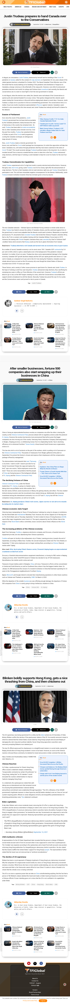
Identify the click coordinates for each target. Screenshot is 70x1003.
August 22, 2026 (17, 334)
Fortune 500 (35, 587)
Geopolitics (55, 24)
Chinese (60, 495)
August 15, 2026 (38, 656)
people (47, 850)
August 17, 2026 (60, 950)
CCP (28, 884)
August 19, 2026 (38, 347)
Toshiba (18, 532)
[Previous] (51, 137)
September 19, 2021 (38, 24)
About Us (35, 978)
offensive (39, 105)
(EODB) (64, 517)
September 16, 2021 (41, 832)
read (27, 461)
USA (56, 884)
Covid (59, 77)
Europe (61, 7)
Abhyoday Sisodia (27, 380)
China (20, 239)
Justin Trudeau (23, 77)
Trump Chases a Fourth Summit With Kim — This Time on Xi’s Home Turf (17, 341)
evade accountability (28, 127)
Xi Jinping (5, 437)
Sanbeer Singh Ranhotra (22, 24)
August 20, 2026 (17, 347)
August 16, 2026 (17, 653)
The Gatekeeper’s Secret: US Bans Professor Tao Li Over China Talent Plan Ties (17, 648)
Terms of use (35, 994)
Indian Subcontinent (39, 7)
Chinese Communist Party (20, 435)
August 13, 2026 (60, 651)
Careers (35, 990)
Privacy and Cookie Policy (30, 1000)
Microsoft (10, 575)
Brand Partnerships (35, 992)
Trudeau (8, 127)
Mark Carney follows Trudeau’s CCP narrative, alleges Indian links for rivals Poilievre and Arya (52, 130)
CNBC (33, 577)
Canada (26, 7)
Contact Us (35, 981)
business (27, 581)
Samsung (33, 461)
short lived (14, 168)
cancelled (46, 239)
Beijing (27, 242)
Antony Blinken (20, 884)
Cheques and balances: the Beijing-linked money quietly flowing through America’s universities (53, 769)
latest (43, 735)
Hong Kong (40, 884)
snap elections (36, 80)
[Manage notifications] (64, 984)
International (21, 514)
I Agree (43, 1000)
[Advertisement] (35, 358)
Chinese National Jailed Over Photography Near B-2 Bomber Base (39, 327)
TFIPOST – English (35, 983)
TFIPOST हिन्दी (35, 985)
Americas (18, 7)
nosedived (44, 89)
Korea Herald (30, 444)
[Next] (55, 137)
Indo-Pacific (8, 7)
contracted (58, 249)
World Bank (15, 522)
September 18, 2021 (40, 686)
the (23, 797)
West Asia (52, 7)
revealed (27, 235)
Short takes (49, 884)
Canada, (12, 80)
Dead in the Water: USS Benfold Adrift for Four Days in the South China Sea (39, 341)
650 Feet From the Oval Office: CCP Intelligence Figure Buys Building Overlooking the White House (39, 649)
